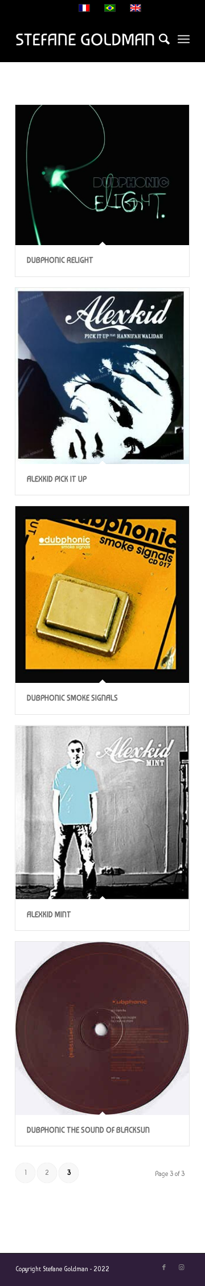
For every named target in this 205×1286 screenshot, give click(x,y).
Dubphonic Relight (60, 260)
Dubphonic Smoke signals (72, 698)
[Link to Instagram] (181, 1267)
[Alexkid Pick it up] (102, 376)
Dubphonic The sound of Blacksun (88, 1130)
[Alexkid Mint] (102, 813)
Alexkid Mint (49, 914)
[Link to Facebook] (164, 1267)
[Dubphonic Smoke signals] (102, 594)
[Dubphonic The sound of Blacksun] (102, 1028)
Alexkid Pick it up (57, 479)
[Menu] (184, 39)
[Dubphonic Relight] (102, 175)
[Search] (158, 39)
